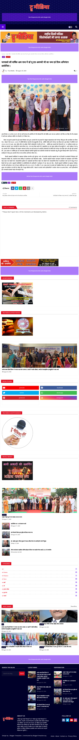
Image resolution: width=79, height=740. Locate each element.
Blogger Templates (16, 736)
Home (3, 54)
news (40, 579)
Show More (74, 606)
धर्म (40, 586)
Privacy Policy (72, 736)
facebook (60, 388)
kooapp (20, 403)
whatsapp (60, 393)
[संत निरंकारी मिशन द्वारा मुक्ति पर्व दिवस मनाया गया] (6, 534)
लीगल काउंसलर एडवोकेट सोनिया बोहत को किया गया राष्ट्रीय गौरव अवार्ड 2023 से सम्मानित (31, 550)
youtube (22, 388)
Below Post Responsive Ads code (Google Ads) (39, 176)
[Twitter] (16, 188)
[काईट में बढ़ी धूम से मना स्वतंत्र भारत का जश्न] (39, 500)
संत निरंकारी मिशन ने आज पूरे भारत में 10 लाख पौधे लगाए (57, 646)
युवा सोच (8, 54)
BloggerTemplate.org (39, 736)
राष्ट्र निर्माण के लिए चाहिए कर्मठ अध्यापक (53, 624)
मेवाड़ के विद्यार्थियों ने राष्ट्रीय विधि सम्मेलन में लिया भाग (19, 646)
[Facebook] (12, 188)
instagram (60, 398)
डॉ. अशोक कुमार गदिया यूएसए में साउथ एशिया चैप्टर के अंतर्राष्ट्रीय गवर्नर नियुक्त (28, 541)
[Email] (28, 188)
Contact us (63, 736)
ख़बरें (3, 57)
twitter (22, 393)
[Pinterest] (24, 188)
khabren (39, 576)
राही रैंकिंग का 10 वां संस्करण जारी (18, 523)
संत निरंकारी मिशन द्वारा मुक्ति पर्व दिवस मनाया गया (22, 532)
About (57, 736)
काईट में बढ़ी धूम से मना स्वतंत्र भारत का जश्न (12, 517)
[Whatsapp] (20, 188)
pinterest (22, 398)
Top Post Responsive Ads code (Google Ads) (39, 79)
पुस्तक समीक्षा (40, 589)
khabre (40, 572)
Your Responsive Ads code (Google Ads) (39, 17)
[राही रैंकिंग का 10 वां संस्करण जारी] (6, 526)
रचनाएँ (40, 596)
